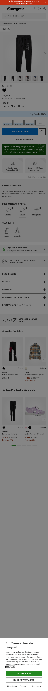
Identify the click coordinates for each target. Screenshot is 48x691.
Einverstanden (24, 673)
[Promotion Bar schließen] (45, 2)
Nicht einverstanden (23, 680)
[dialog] (24, 664)
